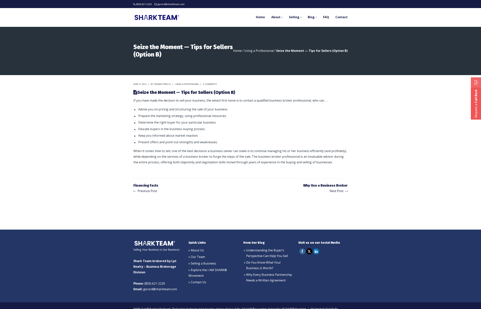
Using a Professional (259, 51)
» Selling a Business (202, 263)
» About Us (196, 250)
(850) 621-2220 (144, 4)
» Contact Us (197, 282)
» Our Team (196, 257)
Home (237, 51)
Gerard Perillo (162, 84)
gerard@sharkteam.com (171, 4)
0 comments (210, 84)
